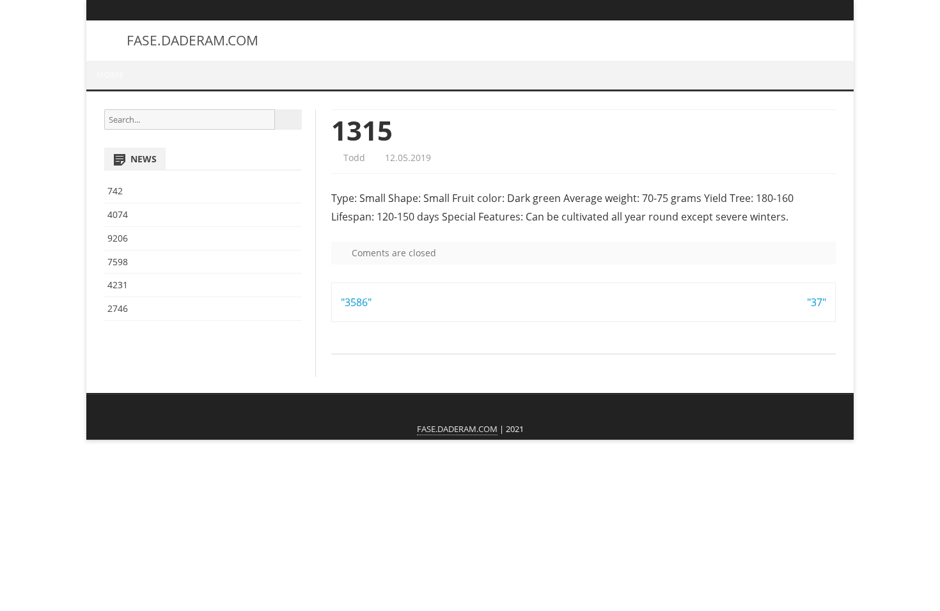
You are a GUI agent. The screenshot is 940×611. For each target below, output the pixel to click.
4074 (117, 214)
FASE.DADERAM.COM (192, 40)
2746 (117, 308)
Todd (353, 157)
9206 (117, 238)
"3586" (356, 302)
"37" (816, 302)
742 (115, 191)
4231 (117, 285)
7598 (117, 262)
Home (110, 74)
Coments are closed (392, 253)
